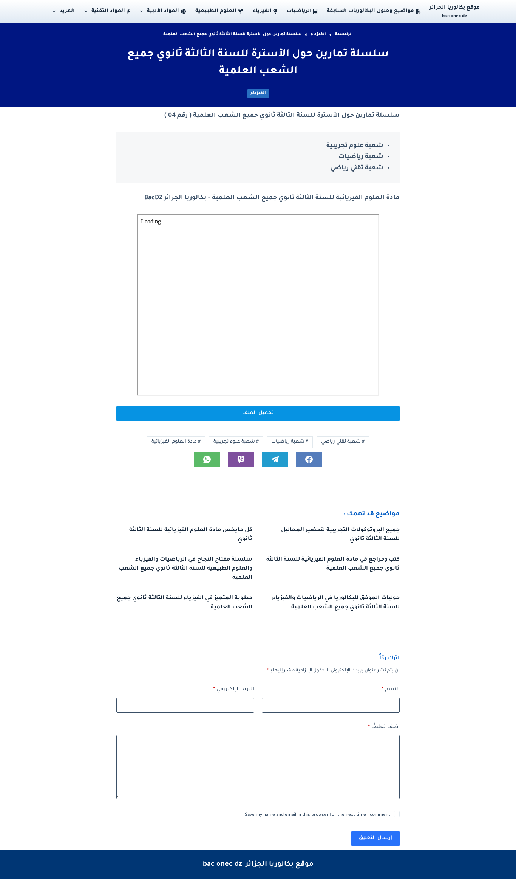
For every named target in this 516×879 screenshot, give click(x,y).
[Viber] (241, 459)
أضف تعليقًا (384, 727)
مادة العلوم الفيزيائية (176, 442)
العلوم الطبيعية (215, 11)
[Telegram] (275, 459)
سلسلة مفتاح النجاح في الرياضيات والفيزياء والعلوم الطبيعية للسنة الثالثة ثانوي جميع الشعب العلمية (185, 569)
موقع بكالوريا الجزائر (454, 8)
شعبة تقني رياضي (343, 442)
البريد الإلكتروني (233, 689)
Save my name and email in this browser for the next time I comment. (316, 815)
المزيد (67, 11)
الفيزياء (262, 11)
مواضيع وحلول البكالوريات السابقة (370, 11)
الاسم (391, 689)
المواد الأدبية (163, 11)
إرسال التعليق (375, 838)
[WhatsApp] (207, 459)
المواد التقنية (108, 11)
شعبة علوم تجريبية (236, 442)
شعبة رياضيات (289, 442)
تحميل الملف (258, 413)
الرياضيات (299, 11)
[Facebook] (309, 459)
